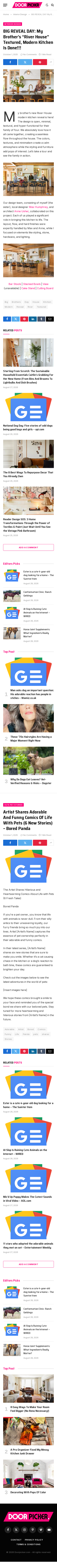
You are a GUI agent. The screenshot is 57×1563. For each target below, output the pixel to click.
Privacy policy (34, 1540)
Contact (16, 1540)
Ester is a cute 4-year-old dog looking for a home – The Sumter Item (38, 575)
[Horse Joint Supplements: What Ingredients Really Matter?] (12, 633)
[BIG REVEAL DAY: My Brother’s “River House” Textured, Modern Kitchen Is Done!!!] (28, 85)
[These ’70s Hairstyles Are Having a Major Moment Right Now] (28, 718)
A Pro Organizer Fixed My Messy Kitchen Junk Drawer (29, 1451)
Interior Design (12, 24)
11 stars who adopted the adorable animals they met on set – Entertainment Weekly (28, 1245)
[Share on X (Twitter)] (25, 62)
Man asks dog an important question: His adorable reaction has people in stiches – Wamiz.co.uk (32, 694)
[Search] (52, 5)
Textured (41, 307)
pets (35, 1034)
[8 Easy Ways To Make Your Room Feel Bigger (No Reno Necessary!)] (28, 1388)
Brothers (16, 302)
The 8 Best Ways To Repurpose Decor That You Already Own (28, 474)
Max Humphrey (38, 207)
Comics (41, 1029)
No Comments (30, 54)
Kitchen (47, 302)
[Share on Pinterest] (40, 62)
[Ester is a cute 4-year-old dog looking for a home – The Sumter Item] (12, 576)
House (36, 302)
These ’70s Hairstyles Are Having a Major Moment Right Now (31, 739)
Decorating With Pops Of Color (28, 1492)
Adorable (9, 1029)
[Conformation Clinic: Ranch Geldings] (12, 596)
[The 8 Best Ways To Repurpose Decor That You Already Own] (28, 454)
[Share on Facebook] (10, 62)
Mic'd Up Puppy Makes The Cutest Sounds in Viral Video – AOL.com (27, 1199)
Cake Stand (28, 288)
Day (27, 302)
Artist (21, 1029)
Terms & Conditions (28, 1544)
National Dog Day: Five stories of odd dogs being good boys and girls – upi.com (28, 427)
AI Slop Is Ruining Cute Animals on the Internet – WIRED (36, 612)
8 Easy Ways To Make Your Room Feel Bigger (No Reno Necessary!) (29, 1409)
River (30, 307)
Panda (26, 1034)
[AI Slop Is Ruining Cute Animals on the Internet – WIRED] (12, 613)
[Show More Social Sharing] (51, 62)
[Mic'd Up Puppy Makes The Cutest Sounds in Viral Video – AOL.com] (28, 1178)
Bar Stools (15, 284)
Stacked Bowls (32, 284)
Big (6, 302)
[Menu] (5, 5)
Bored (31, 1029)
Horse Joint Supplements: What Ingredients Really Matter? (36, 633)
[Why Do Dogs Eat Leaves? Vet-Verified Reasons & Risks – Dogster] (28, 761)
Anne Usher (21, 211)
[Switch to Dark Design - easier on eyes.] (47, 5)
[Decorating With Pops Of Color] (28, 1474)
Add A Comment (28, 547)
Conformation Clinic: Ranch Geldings (37, 594)
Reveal (20, 307)
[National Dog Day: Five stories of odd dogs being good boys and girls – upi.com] (28, 407)
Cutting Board (45, 288)
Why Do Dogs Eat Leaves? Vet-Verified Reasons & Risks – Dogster (30, 781)
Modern (9, 307)
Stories (8, 1039)
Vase (45, 284)
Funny (8, 1034)
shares (45, 1034)
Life (17, 1034)
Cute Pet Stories (13, 805)
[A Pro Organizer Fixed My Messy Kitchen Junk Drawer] (28, 1431)
